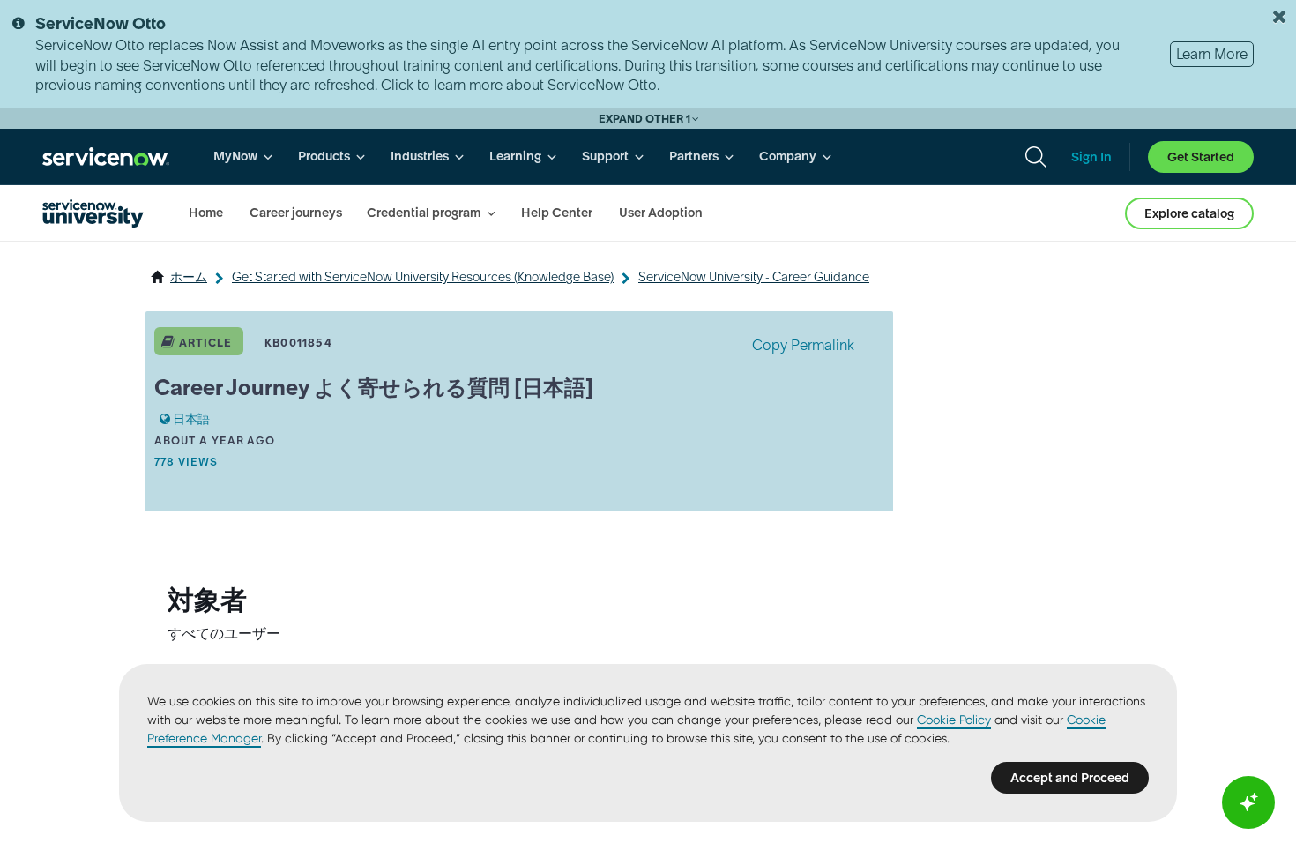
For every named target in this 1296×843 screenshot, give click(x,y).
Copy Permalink (803, 345)
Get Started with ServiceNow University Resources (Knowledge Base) (423, 277)
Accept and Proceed (1069, 778)
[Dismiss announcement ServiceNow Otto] (1279, 17)
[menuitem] (243, 156)
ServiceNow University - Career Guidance (753, 277)
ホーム (188, 277)
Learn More (1212, 54)
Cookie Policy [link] (954, 719)
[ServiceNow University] (93, 213)
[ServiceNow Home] (105, 156)
